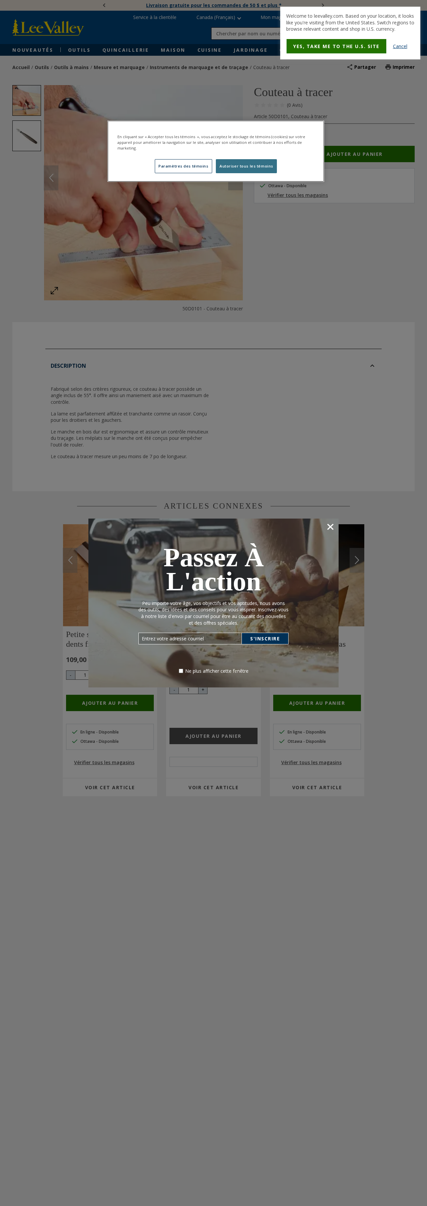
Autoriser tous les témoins (246, 166)
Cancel (400, 46)
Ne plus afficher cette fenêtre (217, 671)
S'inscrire (265, 638)
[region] (215, 151)
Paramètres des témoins (183, 166)
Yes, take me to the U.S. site (336, 46)
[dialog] (350, 33)
